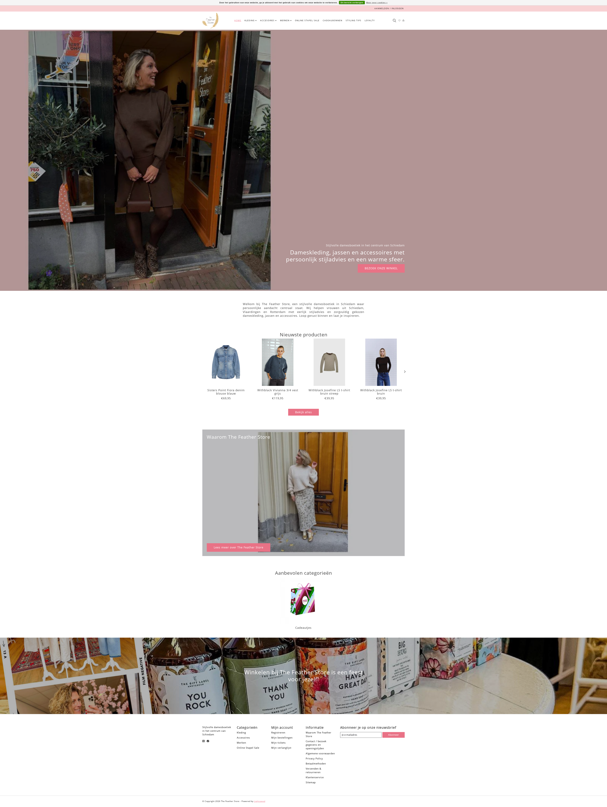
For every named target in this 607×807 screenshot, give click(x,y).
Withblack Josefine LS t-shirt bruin (381, 391)
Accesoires (243, 737)
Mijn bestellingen (282, 737)
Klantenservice (315, 777)
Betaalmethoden (316, 763)
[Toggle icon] (394, 20)
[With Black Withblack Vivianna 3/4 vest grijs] (277, 362)
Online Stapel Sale (307, 20)
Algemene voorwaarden (320, 753)
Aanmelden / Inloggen (389, 8)
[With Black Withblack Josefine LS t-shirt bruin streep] (329, 362)
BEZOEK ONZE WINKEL (381, 268)
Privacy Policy (314, 758)
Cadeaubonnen (332, 20)
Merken (241, 742)
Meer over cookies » (377, 3)
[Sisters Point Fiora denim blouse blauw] (226, 362)
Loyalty (370, 20)
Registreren (278, 732)
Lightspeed (259, 801)
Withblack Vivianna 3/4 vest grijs (277, 391)
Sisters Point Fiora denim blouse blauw (226, 391)
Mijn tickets (278, 742)
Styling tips (353, 20)
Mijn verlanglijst (281, 747)
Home (237, 20)
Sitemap (311, 782)
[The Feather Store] (210, 20)
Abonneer (393, 734)
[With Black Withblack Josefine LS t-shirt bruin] (381, 362)
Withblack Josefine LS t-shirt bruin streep (329, 391)
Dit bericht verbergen (352, 3)
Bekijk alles (303, 412)
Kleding (241, 732)
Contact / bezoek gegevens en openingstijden (316, 745)
